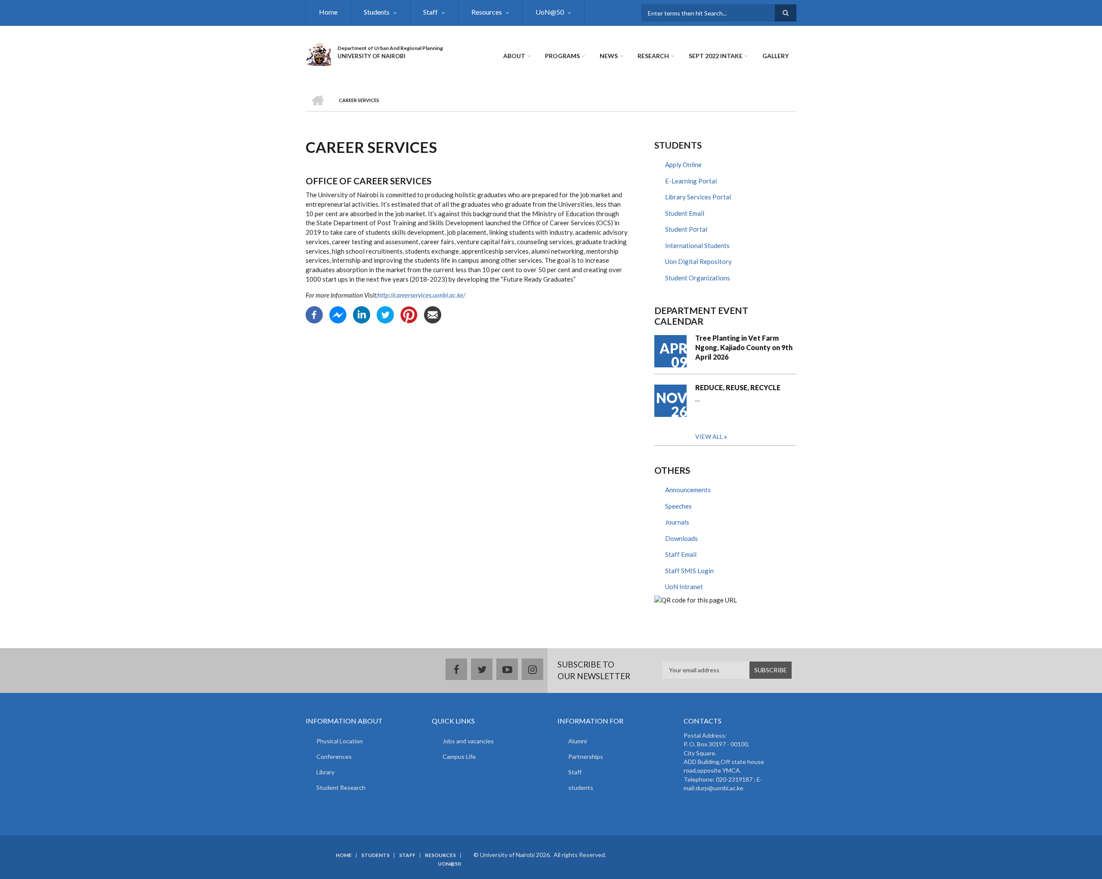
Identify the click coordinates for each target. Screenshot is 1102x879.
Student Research (340, 787)
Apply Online (683, 164)
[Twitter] (385, 314)
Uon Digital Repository (698, 261)
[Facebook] (314, 314)
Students (377, 12)
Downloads (681, 538)
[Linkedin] (361, 314)
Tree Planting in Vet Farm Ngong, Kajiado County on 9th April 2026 (743, 347)
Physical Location (339, 741)
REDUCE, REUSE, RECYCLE (737, 387)
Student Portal (686, 229)
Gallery (775, 55)
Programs (562, 55)
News (609, 55)
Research (653, 55)
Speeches (678, 506)
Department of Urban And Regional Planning (390, 48)
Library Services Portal (698, 197)
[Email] (432, 314)
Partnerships (585, 756)
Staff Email (680, 554)
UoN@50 (550, 12)
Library (325, 772)
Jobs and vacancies (468, 741)
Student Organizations (697, 278)
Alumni (577, 741)
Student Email (684, 213)
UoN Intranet (684, 586)
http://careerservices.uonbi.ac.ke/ (421, 295)
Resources (486, 12)
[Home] (318, 53)
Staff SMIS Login (689, 571)
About (514, 55)
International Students (697, 245)
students (580, 787)
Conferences (334, 756)
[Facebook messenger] (338, 314)
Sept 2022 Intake (716, 55)
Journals (677, 522)
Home (328, 12)
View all (709, 436)
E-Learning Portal (691, 181)
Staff (430, 12)
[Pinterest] (409, 314)
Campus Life (459, 756)
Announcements (688, 490)
